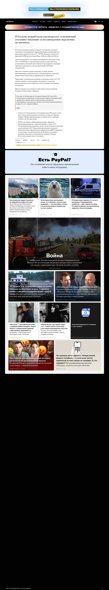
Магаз (64, 21)
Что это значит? (25, 588)
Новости (35, 21)
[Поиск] (99, 21)
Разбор (49, 21)
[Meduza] (10, 21)
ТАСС (31, 46)
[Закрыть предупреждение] (102, 588)
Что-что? (24, 142)
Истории (42, 21)
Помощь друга (72, 21)
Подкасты (57, 21)
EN (102, 21)
